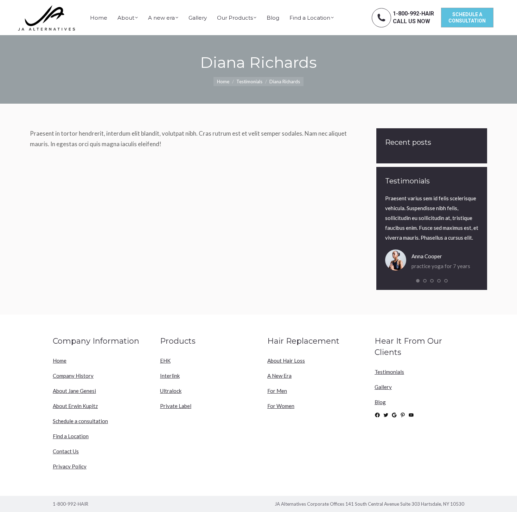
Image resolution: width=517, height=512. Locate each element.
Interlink (170, 375)
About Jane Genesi (74, 391)
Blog (380, 402)
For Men (277, 391)
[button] (418, 281)
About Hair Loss (286, 360)
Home (59, 360)
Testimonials (389, 372)
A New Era (279, 375)
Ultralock (170, 391)
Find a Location (71, 436)
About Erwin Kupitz (75, 406)
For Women (280, 406)
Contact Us (66, 451)
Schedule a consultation (80, 421)
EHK (165, 360)
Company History (73, 375)
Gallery (383, 387)
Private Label (175, 406)
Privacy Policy (70, 466)
